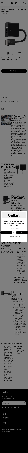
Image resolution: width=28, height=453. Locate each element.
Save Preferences (15, 236)
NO (22, 232)
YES (6, 232)
